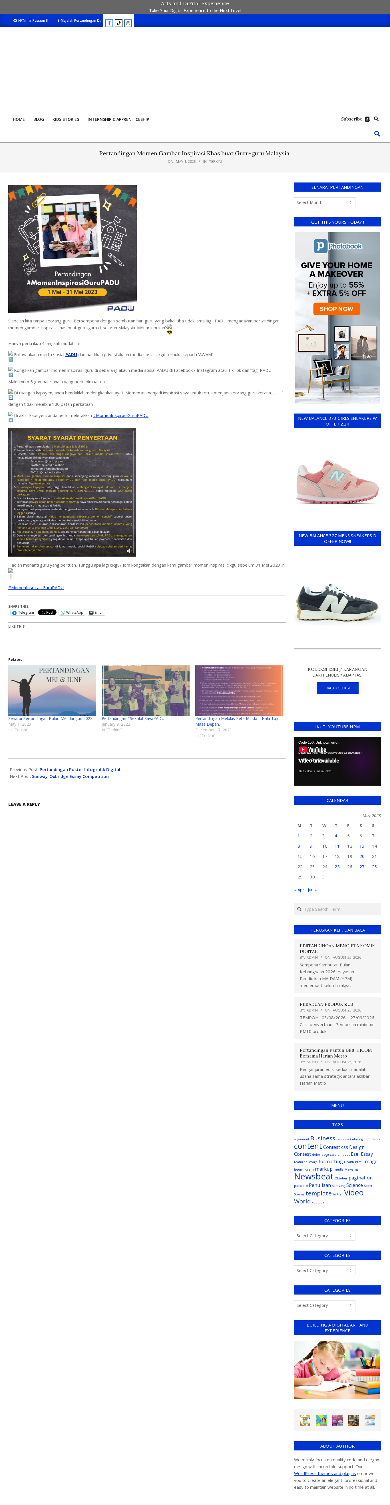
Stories (299, 1194)
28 (374, 866)
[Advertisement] (195, 70)
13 (362, 846)
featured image (305, 1162)
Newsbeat (313, 1176)
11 (337, 846)
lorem (309, 1169)
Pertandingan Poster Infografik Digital (80, 769)
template (318, 1193)
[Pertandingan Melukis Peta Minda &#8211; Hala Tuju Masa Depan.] (239, 690)
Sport (368, 1186)
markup (324, 1168)
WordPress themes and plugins (325, 1473)
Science (354, 1185)
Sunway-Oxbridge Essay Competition (70, 776)
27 (362, 866)
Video (354, 1192)
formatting (331, 1161)
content (308, 1146)
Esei (355, 1154)
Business (322, 1138)
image (370, 1161)
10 (324, 846)
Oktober (341, 1178)
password (301, 1186)
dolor (316, 1155)
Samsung (338, 1186)
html (358, 1162)
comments (372, 1139)
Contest (331, 1147)
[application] (337, 761)
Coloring (356, 1139)
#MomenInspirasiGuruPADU (120, 415)
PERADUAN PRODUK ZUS (326, 1004)
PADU (71, 354)
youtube (318, 1202)
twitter (338, 1194)
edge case (328, 1155)
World (302, 1201)
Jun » (312, 889)
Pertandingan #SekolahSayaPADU (133, 718)
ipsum (298, 1169)
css (344, 1147)
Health (349, 1162)
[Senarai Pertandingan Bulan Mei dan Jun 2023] (52, 690)
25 (337, 866)
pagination (361, 1177)
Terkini (215, 161)
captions (342, 1139)
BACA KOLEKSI (337, 688)
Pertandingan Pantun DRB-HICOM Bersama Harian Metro (336, 1053)
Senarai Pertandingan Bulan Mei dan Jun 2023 (50, 718)
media (338, 1169)
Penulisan (320, 1185)
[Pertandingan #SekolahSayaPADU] (145, 690)
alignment (301, 1139)
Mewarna (352, 1169)
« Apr (299, 889)
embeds (343, 1155)
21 (374, 856)
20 (362, 856)
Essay (367, 1154)
